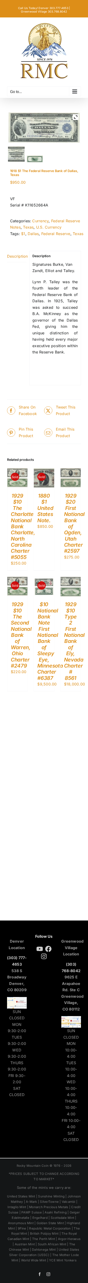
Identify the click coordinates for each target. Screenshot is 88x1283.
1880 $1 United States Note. (45, 508)
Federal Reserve (55, 233)
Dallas (33, 233)
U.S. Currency (48, 227)
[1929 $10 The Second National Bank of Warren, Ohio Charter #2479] (17, 579)
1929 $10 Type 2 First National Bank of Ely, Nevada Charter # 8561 (74, 641)
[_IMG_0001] (35, 159)
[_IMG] (16, 154)
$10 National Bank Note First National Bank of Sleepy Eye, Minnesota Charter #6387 (50, 641)
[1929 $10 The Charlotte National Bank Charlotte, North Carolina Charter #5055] (17, 471)
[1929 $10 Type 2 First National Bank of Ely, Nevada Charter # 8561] (71, 579)
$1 (23, 233)
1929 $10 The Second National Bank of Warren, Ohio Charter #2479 (21, 635)
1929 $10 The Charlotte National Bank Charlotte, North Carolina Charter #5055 (23, 526)
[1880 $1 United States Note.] (44, 471)
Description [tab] (16, 256)
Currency (40, 221)
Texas (28, 227)
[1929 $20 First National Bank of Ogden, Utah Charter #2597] (71, 471)
